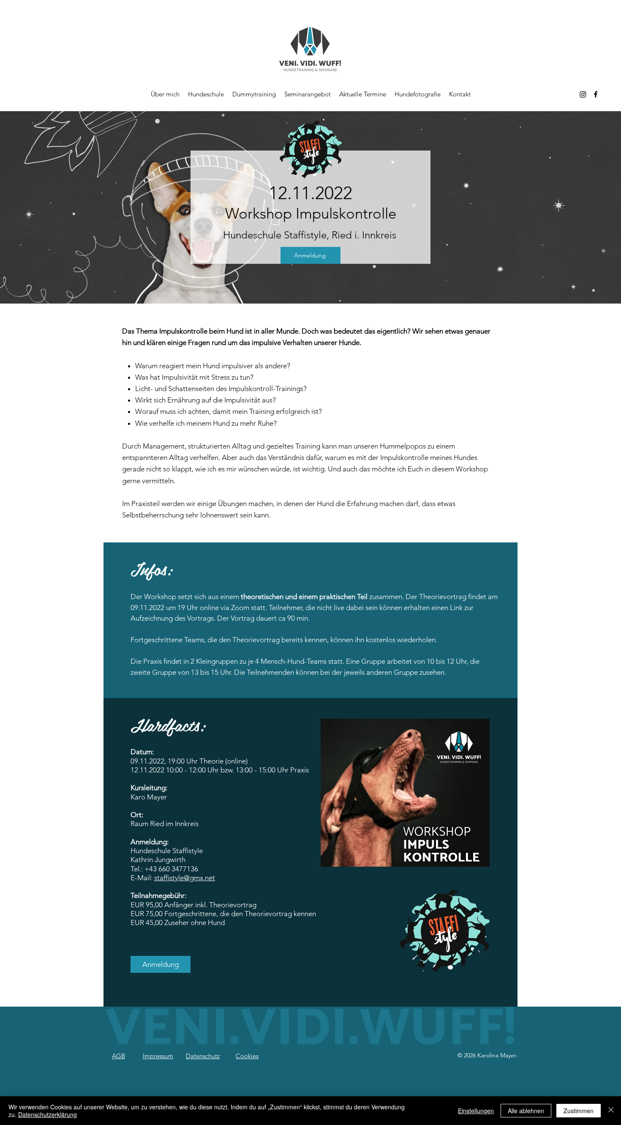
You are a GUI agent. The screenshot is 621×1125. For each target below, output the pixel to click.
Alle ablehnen (526, 1110)
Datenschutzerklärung (47, 1114)
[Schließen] (611, 1110)
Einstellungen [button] (476, 1110)
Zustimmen (579, 1110)
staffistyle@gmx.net (184, 877)
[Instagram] (583, 94)
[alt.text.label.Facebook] (595, 94)
